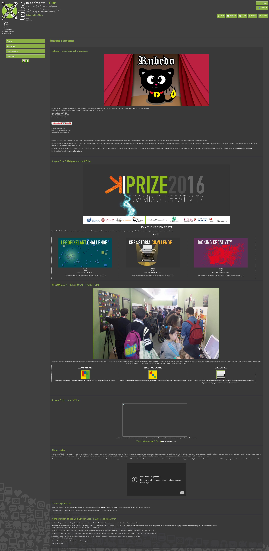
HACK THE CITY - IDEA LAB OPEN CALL (108, 508)
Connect (263, 8)
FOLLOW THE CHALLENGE (85, 273)
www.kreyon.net (168, 441)
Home (222, 16)
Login (265, 3)
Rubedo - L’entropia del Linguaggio (69, 51)
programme (132, 526)
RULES (85, 269)
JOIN (220, 271)
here (87, 541)
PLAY (85, 271)
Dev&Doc (233, 16)
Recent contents (9, 32)
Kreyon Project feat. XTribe (65, 400)
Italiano (27, 60)
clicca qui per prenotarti (244, 148)
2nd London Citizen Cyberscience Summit (105, 523)
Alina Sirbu (77, 508)
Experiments (8, 30)
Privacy (264, 16)
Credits (253, 16)
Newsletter (7, 33)
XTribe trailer (58, 450)
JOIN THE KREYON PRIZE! (156, 227)
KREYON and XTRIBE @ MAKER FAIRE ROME (75, 285)
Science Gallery (129, 508)
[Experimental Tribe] (13, 11)
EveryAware (111, 530)
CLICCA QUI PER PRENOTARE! (62, 123)
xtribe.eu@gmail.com (75, 151)
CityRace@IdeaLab (61, 503)
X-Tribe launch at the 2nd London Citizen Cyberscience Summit (83, 518)
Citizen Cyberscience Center (131, 523)
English (24, 60)
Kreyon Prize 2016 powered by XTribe (71, 161)
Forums (6, 28)
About (244, 16)
